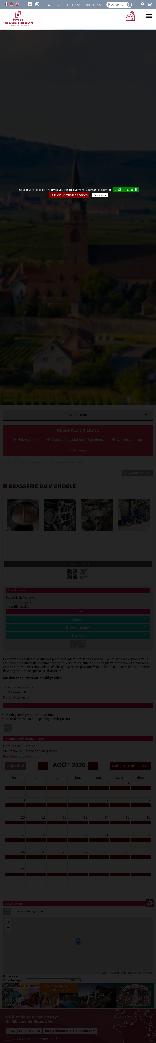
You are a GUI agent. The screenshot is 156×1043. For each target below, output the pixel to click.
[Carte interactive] (130, 19)
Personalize (99, 195)
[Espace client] (142, 4)
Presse (77, 4)
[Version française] (6, 4)
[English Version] (17, 4)
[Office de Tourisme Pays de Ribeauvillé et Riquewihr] (18, 25)
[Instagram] (37, 4)
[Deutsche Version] (12, 4)
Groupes (64, 4)
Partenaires (92, 4)
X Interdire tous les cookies (69, 195)
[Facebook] (30, 4)
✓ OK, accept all (126, 189)
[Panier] (150, 4)
